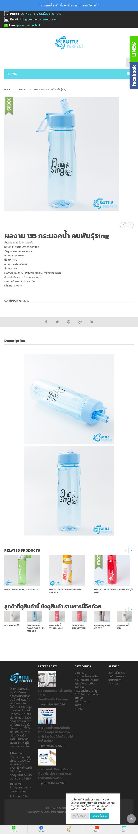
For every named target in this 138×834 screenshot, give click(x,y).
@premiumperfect (28, 25)
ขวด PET (80, 672)
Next (131, 550)
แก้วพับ (79, 705)
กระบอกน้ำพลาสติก (86, 676)
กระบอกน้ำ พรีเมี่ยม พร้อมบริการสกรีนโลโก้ (69, 5)
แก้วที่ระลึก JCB (11, 625)
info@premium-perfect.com (38, 19)
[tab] (16, 341)
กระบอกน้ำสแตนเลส (87, 680)
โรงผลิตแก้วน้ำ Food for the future (35, 628)
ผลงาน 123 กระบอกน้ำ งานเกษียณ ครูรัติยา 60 (114, 591)
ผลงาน (22, 89)
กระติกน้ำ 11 (123, 225)
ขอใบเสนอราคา (117, 676)
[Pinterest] (68, 322)
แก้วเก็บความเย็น (85, 683)
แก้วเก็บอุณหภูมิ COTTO (102, 626)
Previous (125, 550)
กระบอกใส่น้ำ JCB (123, 626)
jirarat (45, 746)
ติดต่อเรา (113, 683)
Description (14, 340)
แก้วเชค (79, 687)
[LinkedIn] (91, 322)
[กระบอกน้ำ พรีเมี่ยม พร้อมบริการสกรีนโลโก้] (69, 42)
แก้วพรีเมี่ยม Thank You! (79, 626)
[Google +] (80, 322)
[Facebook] (46, 322)
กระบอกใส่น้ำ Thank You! (56, 626)
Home (7, 89)
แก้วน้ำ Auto (82, 701)
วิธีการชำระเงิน (116, 672)
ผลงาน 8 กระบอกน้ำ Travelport (22, 589)
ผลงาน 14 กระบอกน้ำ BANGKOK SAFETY (65, 591)
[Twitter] (57, 322)
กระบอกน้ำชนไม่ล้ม (86, 690)
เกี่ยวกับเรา (114, 680)
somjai (45, 704)
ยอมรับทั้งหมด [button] (100, 816)
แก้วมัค (79, 698)
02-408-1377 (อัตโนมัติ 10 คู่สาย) (41, 13)
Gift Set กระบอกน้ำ (86, 694)
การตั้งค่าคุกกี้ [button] (79, 816)
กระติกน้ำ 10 (131, 225)
